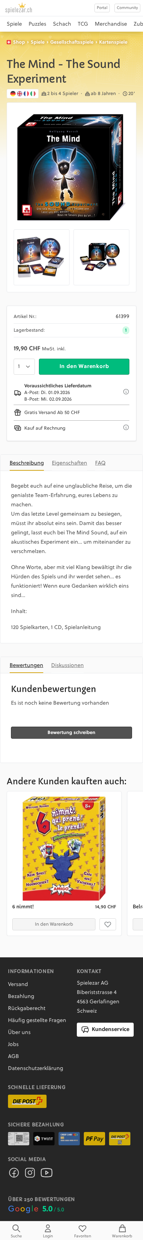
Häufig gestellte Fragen (37, 1020)
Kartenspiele (113, 42)
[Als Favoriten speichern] (107, 924)
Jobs (13, 1044)
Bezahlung (21, 996)
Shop (19, 42)
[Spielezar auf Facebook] (14, 1175)
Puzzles (37, 24)
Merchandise (111, 24)
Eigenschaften (69, 463)
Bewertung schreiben (71, 732)
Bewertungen (26, 665)
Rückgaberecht (27, 1008)
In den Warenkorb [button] (54, 924)
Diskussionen (67, 665)
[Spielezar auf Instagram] (30, 1175)
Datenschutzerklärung (35, 1068)
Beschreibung (27, 463)
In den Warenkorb (84, 366)
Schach (62, 24)
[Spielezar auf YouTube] (46, 1175)
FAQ (100, 463)
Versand (18, 984)
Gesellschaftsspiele (71, 42)
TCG (83, 24)
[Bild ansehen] (71, 167)
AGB (13, 1056)
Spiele (14, 24)
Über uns (19, 1032)
